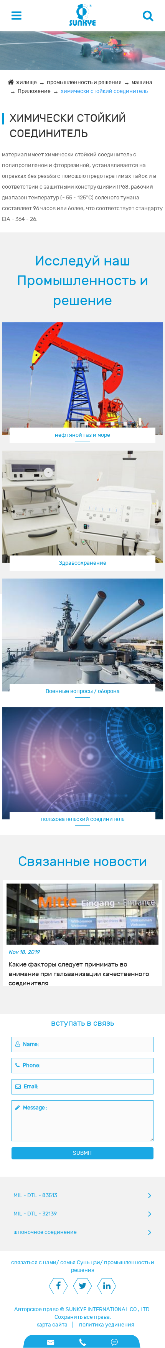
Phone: (31, 1065)
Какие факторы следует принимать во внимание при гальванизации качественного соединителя (78, 969)
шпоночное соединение (45, 1232)
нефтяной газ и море (82, 435)
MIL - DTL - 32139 (35, 1213)
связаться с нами (33, 1262)
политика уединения (106, 1324)
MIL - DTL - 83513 (35, 1195)
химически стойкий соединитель (104, 91)
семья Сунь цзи (80, 1262)
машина (142, 82)
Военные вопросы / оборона (83, 691)
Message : (35, 1107)
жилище (26, 82)
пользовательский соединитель (82, 819)
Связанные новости (82, 861)
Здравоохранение (82, 563)
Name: (30, 1044)
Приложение (34, 91)
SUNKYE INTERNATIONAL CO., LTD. (108, 1309)
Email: (30, 1086)
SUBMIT (82, 1153)
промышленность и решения (84, 82)
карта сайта (52, 1324)
